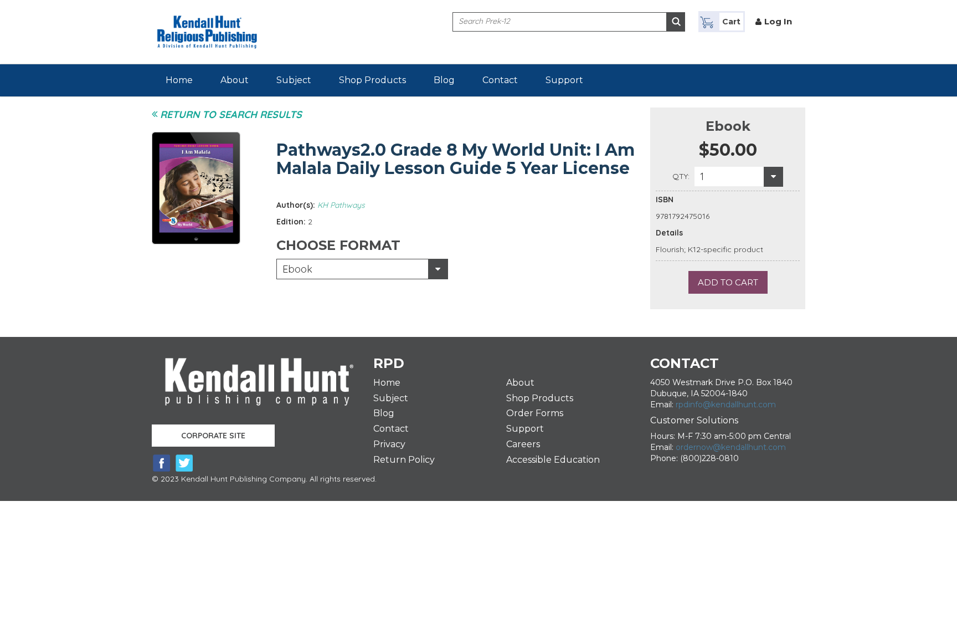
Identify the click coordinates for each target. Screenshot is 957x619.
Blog (444, 80)
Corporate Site (213, 436)
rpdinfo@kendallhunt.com (726, 405)
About (234, 80)
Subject (293, 80)
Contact (500, 80)
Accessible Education (553, 459)
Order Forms (534, 413)
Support (564, 80)
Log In (778, 21)
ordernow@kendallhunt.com (731, 447)
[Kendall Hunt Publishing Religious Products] (207, 25)
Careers (523, 444)
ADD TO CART (728, 282)
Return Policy (404, 459)
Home (179, 80)
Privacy (389, 444)
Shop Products (372, 80)
